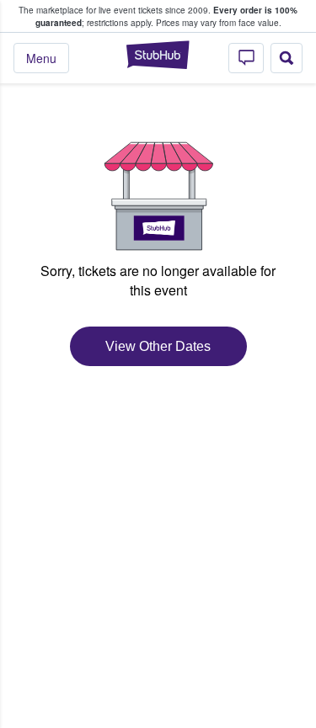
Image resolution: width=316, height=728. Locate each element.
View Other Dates (158, 346)
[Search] (286, 58)
